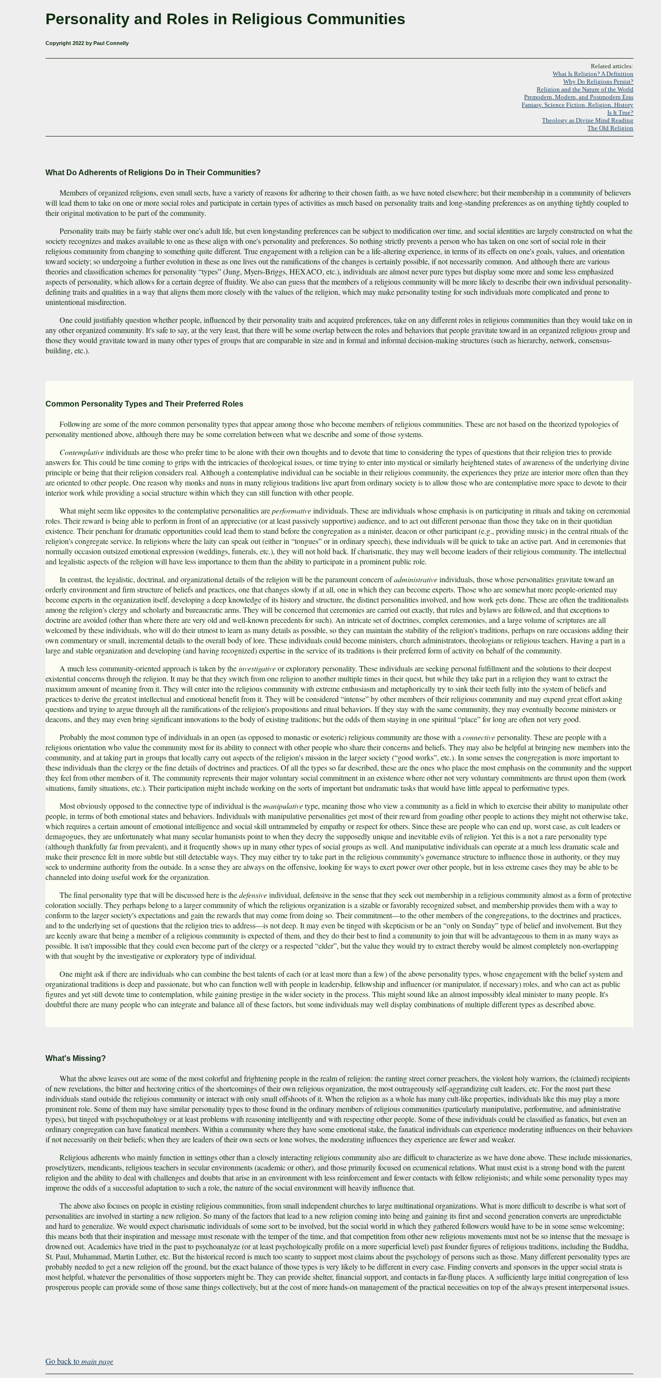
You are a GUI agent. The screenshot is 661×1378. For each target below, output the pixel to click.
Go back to (79, 1361)
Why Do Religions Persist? (598, 81)
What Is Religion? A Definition (593, 73)
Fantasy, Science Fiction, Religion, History (577, 104)
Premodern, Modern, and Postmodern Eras (578, 97)
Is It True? (620, 112)
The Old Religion (610, 128)
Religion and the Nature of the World (585, 89)
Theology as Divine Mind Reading (587, 120)
